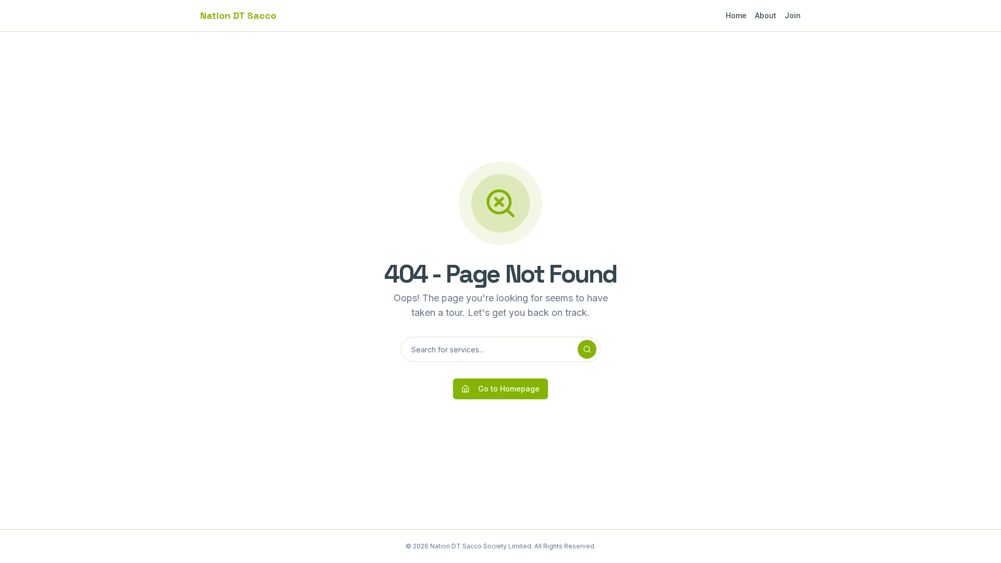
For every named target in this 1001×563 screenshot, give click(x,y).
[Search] (587, 349)
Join (793, 15)
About (765, 15)
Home (736, 15)
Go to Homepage (509, 388)
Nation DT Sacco (238, 15)
